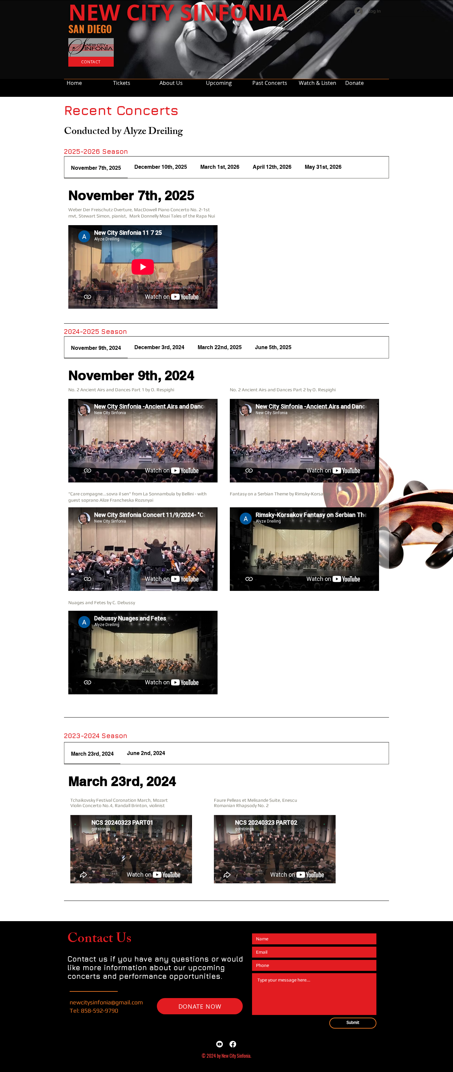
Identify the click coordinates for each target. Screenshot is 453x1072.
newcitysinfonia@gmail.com (106, 1002)
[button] (273, 80)
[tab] (96, 167)
